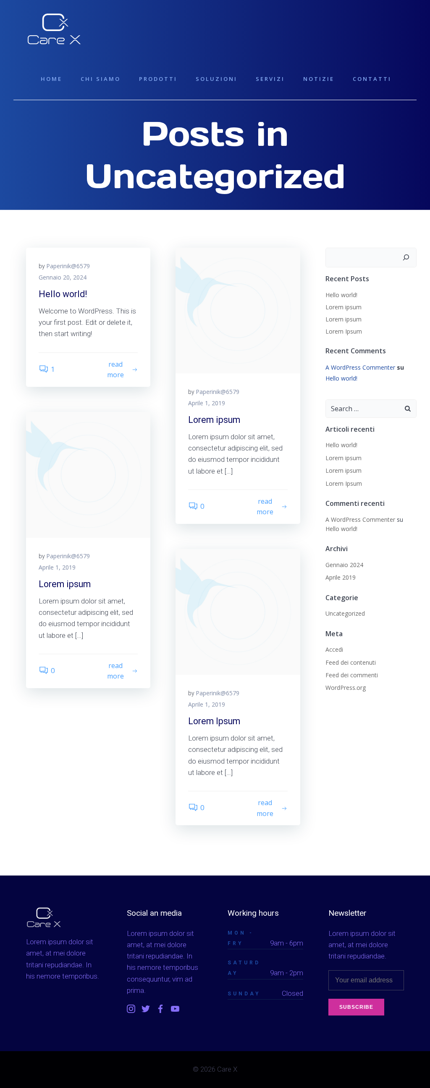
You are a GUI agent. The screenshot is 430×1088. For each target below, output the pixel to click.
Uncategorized (345, 613)
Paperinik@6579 (68, 266)
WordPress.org (345, 688)
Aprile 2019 (340, 577)
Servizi (270, 79)
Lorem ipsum (343, 307)
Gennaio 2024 (344, 565)
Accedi (334, 649)
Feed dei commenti (351, 675)
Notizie (318, 79)
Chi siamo (101, 79)
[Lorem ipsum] (238, 309)
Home (51, 79)
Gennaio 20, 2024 (63, 277)
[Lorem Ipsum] (238, 611)
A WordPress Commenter (360, 367)
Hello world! (341, 295)
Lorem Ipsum (343, 331)
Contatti (372, 79)
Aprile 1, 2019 (206, 403)
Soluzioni (216, 79)
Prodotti (158, 79)
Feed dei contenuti (350, 662)
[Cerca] (406, 257)
